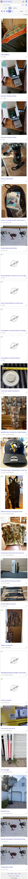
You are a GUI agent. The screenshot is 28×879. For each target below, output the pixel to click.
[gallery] (9, 11)
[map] (12, 11)
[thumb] (4, 11)
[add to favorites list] (2, 57)
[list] (2, 11)
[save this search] (26, 5)
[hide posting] (26, 57)
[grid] (7, 11)
